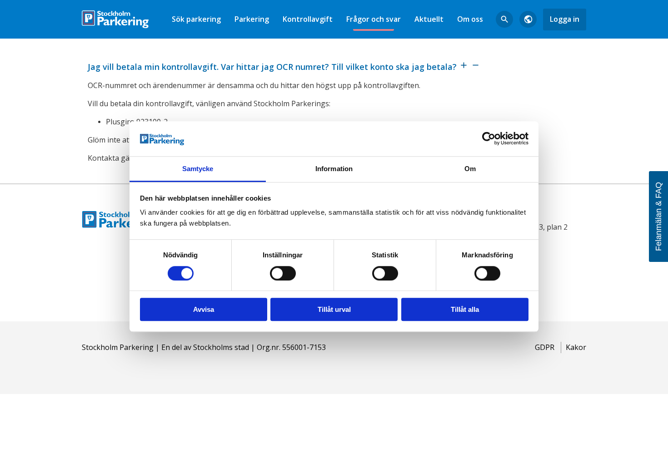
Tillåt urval (334, 309)
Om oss (470, 19)
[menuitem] (196, 19)
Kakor (576, 347)
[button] (334, 66)
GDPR (544, 347)
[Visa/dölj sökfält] (504, 19)
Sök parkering (196, 19)
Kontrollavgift (308, 19)
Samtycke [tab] (198, 168)
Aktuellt (429, 19)
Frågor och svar (373, 19)
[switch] (283, 273)
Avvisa (203, 309)
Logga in (564, 19)
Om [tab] (470, 168)
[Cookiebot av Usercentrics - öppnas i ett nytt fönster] (488, 139)
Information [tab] (334, 168)
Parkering (251, 19)
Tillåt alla (465, 309)
